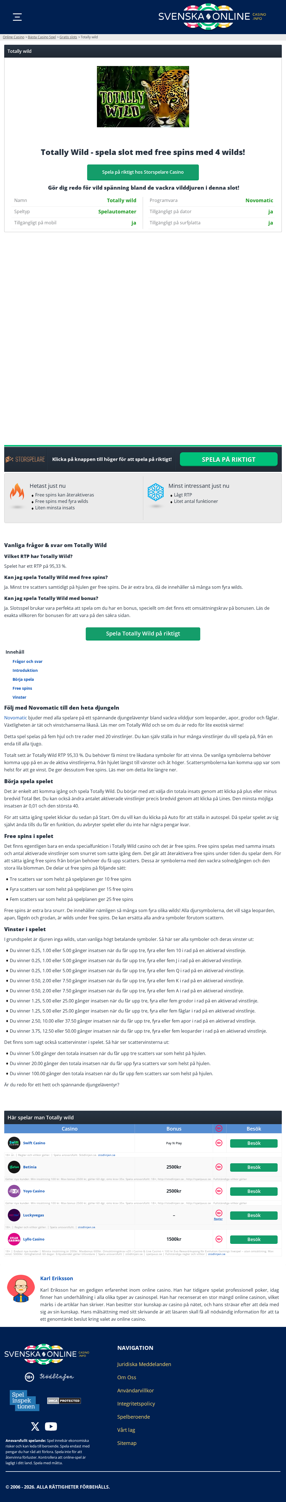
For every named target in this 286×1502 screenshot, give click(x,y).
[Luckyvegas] (15, 1215)
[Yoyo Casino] (15, 1191)
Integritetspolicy (136, 1403)
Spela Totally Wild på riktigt (143, 633)
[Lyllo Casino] (15, 1239)
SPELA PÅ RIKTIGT (229, 459)
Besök (254, 1143)
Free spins (22, 688)
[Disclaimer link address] (57, 1377)
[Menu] (17, 17)
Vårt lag (126, 1429)
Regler (218, 1219)
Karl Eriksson (56, 1278)
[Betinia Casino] (15, 1167)
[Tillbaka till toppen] (274, 1493)
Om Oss (126, 1377)
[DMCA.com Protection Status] (64, 1400)
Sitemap (127, 1443)
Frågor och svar (27, 661)
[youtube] (51, 1427)
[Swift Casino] (15, 1143)
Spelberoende (133, 1416)
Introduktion (25, 670)
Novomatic (15, 718)
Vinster (19, 697)
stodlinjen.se (106, 1155)
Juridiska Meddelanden (144, 1364)
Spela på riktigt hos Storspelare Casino (143, 172)
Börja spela (23, 679)
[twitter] (35, 1427)
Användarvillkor (135, 1390)
